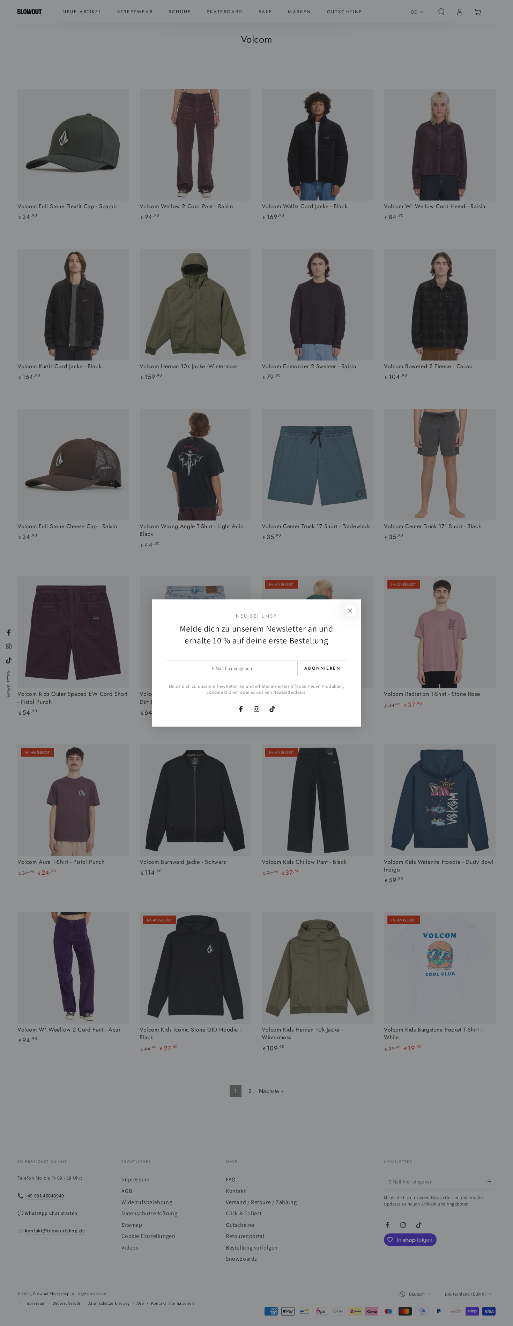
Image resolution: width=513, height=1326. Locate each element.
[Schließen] (350, 610)
